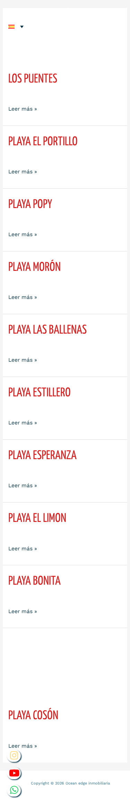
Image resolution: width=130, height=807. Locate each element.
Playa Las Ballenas (47, 330)
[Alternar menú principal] (113, 18)
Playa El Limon (37, 518)
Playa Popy (30, 205)
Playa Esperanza (42, 456)
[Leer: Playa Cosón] (65, 668)
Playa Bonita (34, 581)
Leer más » (22, 108)
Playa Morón (34, 267)
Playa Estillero (39, 393)
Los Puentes (32, 79)
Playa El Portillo (43, 142)
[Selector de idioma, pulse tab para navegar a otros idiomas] (16, 26)
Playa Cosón (33, 716)
